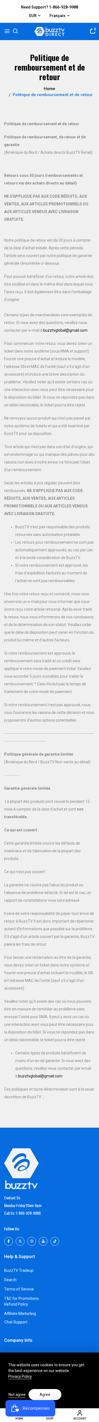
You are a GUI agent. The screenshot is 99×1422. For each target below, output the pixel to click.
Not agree (17, 1394)
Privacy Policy (20, 1376)
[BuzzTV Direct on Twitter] (20, 1241)
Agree (45, 1394)
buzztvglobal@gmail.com (65, 330)
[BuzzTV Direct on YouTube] (43, 1241)
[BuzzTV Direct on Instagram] (31, 1241)
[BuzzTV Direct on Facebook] (8, 1241)
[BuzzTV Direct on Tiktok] (54, 1241)
